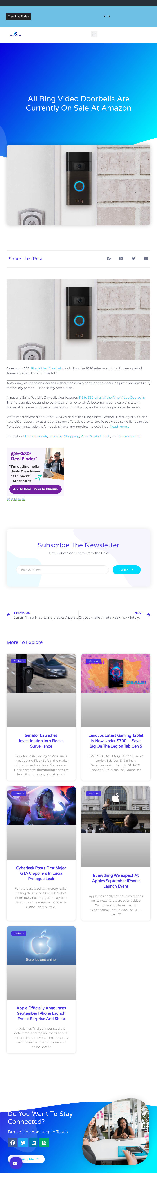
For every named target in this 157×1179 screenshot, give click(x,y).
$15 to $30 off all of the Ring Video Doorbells (111, 397)
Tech (106, 436)
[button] (94, 34)
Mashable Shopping (64, 436)
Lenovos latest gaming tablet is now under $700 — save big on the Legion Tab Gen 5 (115, 741)
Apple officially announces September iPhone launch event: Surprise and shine (41, 1013)
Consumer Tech (130, 436)
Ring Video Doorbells (47, 368)
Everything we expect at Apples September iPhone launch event (116, 881)
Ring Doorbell (91, 436)
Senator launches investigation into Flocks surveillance (70, 13)
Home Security (36, 436)
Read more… (119, 426)
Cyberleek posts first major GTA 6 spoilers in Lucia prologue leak (41, 873)
